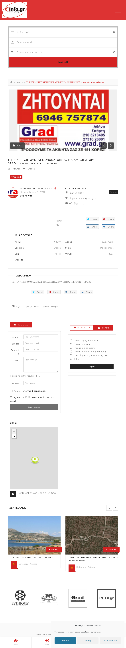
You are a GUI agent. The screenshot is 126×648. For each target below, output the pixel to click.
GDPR (27, 397)
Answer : (14, 383)
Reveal (113, 192)
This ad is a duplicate (84, 347)
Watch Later (83, 328)
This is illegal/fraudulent (86, 340)
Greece (31, 168)
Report (92, 366)
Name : (15, 337)
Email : (15, 343)
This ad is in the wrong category (90, 351)
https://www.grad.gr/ (82, 198)
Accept (65, 640)
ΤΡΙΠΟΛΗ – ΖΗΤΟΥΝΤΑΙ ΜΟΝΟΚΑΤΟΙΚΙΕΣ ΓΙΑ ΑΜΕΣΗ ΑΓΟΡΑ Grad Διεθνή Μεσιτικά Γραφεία (51, 161)
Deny (88, 640)
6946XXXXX (77, 193)
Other (76, 359)
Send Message (34, 407)
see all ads (26, 195)
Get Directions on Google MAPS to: (37, 492)
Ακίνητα (19, 82)
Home (38, 634)
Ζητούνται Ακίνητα (50, 306)
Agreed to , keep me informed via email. (32, 399)
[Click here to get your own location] (114, 52)
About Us (47, 634)
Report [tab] (105, 328)
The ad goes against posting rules (91, 355)
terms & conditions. (35, 391)
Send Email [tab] (23, 325)
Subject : (15, 352)
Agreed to (30, 391)
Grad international (31, 188)
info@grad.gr (77, 203)
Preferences (110, 640)
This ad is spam (82, 344)
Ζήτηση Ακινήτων (31, 306)
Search (63, 61)
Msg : (16, 360)
